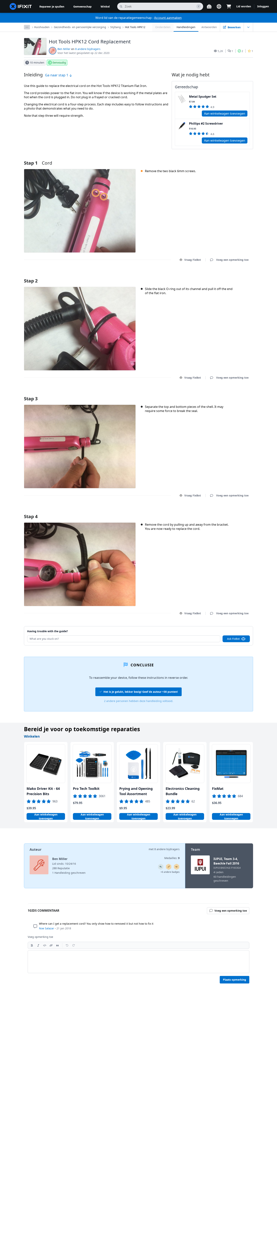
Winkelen (32, 736)
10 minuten (37, 62)
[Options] (27, 27)
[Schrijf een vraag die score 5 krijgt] (161, 867)
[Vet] (32, 945)
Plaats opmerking (234, 979)
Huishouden (42, 27)
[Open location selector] (219, 6)
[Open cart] (229, 6)
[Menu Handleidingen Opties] (248, 27)
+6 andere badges (170, 872)
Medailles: (172, 858)
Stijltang (115, 27)
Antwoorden (209, 27)
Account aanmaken (168, 18)
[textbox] (138, 961)
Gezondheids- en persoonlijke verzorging (80, 27)
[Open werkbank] (209, 6)
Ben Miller (63, 49)
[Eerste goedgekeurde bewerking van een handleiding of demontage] (177, 867)
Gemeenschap (82, 6)
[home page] (21, 6)
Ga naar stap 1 (57, 75)
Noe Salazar (46, 928)
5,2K (220, 51)
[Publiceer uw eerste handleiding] (169, 867)
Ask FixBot (233, 639)
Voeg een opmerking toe (229, 276)
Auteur (35, 849)
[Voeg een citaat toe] (57, 945)
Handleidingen (186, 27)
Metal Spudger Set (202, 96)
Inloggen (263, 6)
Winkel (105, 6)
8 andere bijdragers (87, 49)
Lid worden (243, 6)
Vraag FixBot (192, 260)
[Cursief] (38, 945)
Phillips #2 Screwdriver (206, 123)
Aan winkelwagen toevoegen (224, 113)
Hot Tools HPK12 (135, 27)
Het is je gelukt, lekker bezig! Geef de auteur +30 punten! (140, 691)
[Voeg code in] (45, 945)
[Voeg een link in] (51, 945)
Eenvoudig (59, 62)
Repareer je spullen (51, 6)
